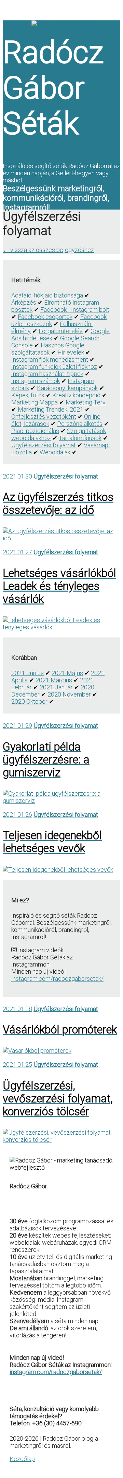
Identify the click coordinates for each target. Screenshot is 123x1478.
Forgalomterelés (61, 331)
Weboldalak (55, 452)
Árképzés (23, 302)
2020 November (69, 694)
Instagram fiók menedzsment (49, 359)
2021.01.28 (17, 1008)
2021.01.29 (17, 725)
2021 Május (67, 673)
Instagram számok (35, 380)
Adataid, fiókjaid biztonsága (47, 295)
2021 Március (54, 680)
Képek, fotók (27, 395)
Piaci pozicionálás (35, 430)
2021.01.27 (17, 552)
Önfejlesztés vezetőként (43, 416)
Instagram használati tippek (47, 373)
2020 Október (29, 701)
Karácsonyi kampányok (67, 388)
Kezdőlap (22, 1458)
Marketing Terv (86, 402)
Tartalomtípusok (80, 437)
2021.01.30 (17, 476)
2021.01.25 (17, 1064)
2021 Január (56, 687)
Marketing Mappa (34, 402)
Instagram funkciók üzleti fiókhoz (54, 366)
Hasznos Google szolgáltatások (47, 349)
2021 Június (27, 673)
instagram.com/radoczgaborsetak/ (57, 978)
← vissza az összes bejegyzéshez (48, 249)
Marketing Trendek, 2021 (50, 409)
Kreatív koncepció (76, 395)
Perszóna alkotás (79, 423)
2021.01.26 (17, 814)
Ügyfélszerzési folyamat (43, 445)
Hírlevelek (70, 352)
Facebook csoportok (45, 316)
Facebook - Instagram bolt (74, 309)
